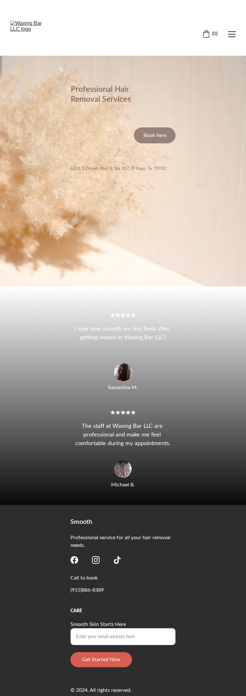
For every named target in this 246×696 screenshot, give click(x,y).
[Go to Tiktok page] (117, 560)
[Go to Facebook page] (74, 560)
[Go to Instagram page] (96, 560)
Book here (155, 135)
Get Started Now (101, 659)
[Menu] (232, 34)
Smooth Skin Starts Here (98, 624)
